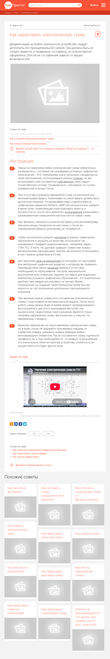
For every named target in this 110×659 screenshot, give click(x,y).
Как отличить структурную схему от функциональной (87, 493)
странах (78, 178)
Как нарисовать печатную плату (52, 535)
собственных (65, 181)
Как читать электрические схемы (28, 143)
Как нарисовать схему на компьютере (18, 609)
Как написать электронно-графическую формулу (40, 449)
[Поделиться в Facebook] (20, 424)
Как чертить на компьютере (17, 569)
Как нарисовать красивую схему (52, 573)
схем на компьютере (48, 261)
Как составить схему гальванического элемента (52, 493)
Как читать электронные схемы (84, 571)
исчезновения (73, 212)
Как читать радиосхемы (26, 456)
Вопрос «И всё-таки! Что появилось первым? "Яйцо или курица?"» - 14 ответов (55, 150)
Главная (8, 12)
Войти (94, 5)
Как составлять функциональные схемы (32, 138)
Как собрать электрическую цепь (17, 529)
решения (53, 267)
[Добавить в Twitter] (25, 424)
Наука (16, 12)
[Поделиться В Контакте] (16, 424)
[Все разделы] (103, 5)
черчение (60, 237)
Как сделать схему (87, 533)
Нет (48, 433)
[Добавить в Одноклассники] (11, 424)
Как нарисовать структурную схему (53, 611)
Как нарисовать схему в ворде (29, 453)
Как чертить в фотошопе (16, 490)
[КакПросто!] (14, 5)
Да (34, 433)
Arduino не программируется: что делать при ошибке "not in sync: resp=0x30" (87, 617)
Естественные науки (29, 12)
